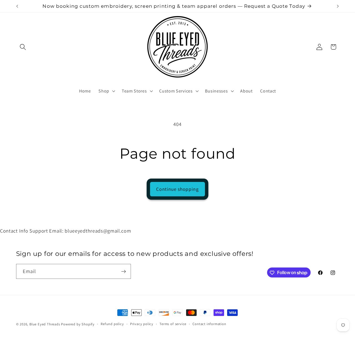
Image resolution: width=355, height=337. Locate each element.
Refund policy (112, 323)
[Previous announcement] (17, 6)
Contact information (209, 323)
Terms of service (172, 323)
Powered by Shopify (78, 324)
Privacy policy (141, 323)
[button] (23, 47)
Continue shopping (177, 189)
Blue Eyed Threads (44, 324)
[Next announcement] (338, 6)
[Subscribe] (123, 271)
